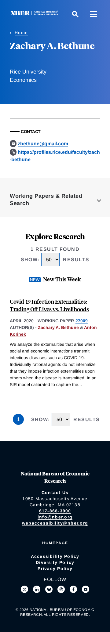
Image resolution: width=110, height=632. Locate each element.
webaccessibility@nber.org (55, 523)
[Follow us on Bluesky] (49, 589)
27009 (81, 320)
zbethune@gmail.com (43, 143)
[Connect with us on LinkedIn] (36, 589)
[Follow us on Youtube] (85, 589)
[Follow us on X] (24, 589)
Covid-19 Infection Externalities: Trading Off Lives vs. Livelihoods (49, 305)
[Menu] (93, 14)
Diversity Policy (55, 562)
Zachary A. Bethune (58, 327)
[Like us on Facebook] (73, 589)
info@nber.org (55, 517)
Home (21, 32)
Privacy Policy (55, 568)
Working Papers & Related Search (46, 199)
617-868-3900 (55, 510)
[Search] (75, 14)
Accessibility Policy (55, 556)
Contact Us (55, 492)
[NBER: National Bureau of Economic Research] (35, 13)
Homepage (55, 543)
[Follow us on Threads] (61, 589)
